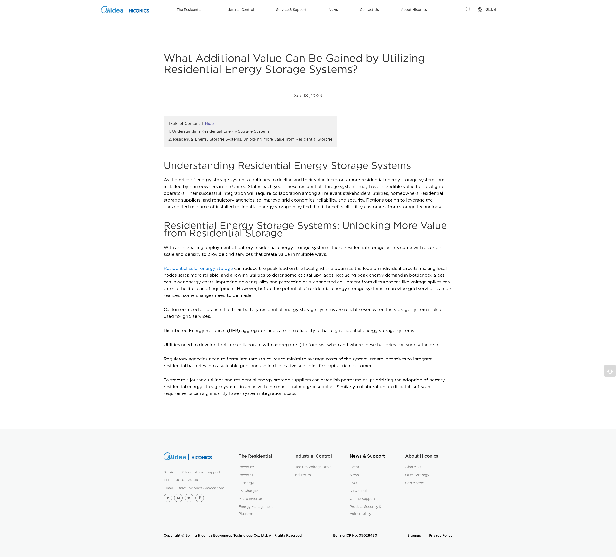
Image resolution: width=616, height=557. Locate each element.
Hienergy (246, 483)
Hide (209, 123)
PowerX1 (246, 475)
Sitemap (414, 535)
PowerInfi (247, 467)
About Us (413, 467)
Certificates (414, 483)
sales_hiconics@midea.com (201, 488)
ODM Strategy (417, 475)
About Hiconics (414, 10)
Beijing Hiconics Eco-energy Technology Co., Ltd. (226, 535)
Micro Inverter (250, 499)
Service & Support (291, 10)
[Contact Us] (610, 371)
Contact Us (369, 10)
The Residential (189, 10)
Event (354, 467)
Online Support (362, 499)
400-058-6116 (187, 480)
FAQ (353, 483)
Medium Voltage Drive (312, 467)
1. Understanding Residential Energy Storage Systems (219, 131)
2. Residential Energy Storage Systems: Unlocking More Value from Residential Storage (250, 139)
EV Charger (248, 491)
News (333, 10)
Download (358, 491)
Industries (302, 475)
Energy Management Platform (256, 510)
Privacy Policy (440, 535)
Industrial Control (239, 10)
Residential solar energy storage (198, 268)
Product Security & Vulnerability (365, 510)
